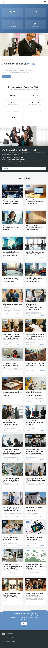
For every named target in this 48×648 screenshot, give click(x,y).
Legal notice (8, 641)
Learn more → (7, 168)
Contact (13, 641)
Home (3, 641)
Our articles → (7, 76)
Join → (24, 623)
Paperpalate (9, 633)
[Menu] (45, 2)
